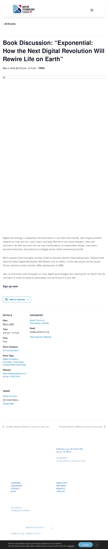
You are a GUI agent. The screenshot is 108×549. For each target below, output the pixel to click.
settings (71, 546)
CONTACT (15, 488)
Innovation (7, 361)
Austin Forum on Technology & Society (39, 321)
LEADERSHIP (16, 485)
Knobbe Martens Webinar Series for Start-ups (27, 426)
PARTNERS (61, 485)
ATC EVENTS (16, 507)
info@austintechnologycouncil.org (70, 460)
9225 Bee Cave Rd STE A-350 (69, 449)
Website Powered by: (35, 527)
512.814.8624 (61, 458)
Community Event (11, 350)
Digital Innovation (10, 359)
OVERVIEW (16, 483)
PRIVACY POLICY (33, 533)
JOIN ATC (60, 491)
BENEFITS (60, 488)
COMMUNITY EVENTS (20, 510)
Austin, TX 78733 (63, 451)
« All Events (9, 23)
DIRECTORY (61, 483)
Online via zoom (10, 396)
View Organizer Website (40, 336)
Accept (86, 544)
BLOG (13, 491)
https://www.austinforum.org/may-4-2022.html (14, 375)
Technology (18, 361)
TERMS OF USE (17, 533)
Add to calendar (17, 299)
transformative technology (14, 364)
